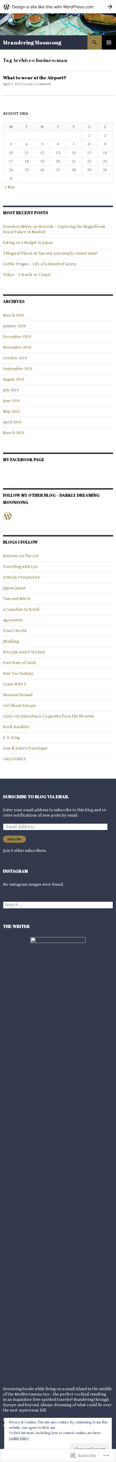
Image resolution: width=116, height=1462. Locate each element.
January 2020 (14, 326)
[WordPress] (7, 516)
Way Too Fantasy (18, 673)
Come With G (14, 684)
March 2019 (13, 433)
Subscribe (14, 839)
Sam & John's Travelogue (25, 748)
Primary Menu (109, 42)
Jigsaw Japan (14, 588)
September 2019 (17, 368)
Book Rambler (16, 727)
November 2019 (17, 347)
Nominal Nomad (17, 695)
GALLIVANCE (14, 759)
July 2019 (11, 390)
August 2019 (13, 379)
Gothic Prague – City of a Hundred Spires (39, 264)
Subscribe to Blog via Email (36, 796)
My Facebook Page (23, 459)
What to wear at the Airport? (34, 77)
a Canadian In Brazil (21, 609)
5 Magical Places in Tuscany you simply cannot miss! (50, 253)
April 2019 (12, 422)
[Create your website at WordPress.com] (58, 6)
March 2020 (13, 315)
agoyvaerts (13, 620)
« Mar (9, 187)
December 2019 (17, 336)
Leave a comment (37, 84)
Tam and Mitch (16, 598)
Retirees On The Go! (20, 556)
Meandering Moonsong (32, 42)
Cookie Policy (19, 1438)
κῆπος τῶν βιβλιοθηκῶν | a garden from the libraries (48, 716)
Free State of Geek (19, 663)
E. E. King (11, 737)
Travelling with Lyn (20, 566)
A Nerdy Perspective (21, 577)
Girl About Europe (19, 705)
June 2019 (11, 401)
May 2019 (11, 411)
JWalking (11, 641)
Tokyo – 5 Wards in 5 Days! (27, 274)
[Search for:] (58, 905)
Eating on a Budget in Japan (28, 242)
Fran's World (14, 630)
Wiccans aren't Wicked (24, 652)
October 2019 (15, 358)
